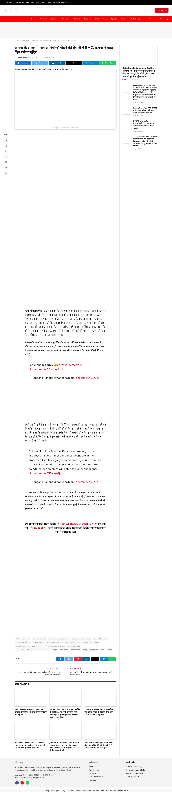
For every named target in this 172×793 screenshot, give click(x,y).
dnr (95, 639)
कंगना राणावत (64, 650)
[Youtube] (22, 783)
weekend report (74, 646)
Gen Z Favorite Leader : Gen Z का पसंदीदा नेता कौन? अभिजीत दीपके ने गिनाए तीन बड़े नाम (31, 712)
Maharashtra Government (72, 642)
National (43, 19)
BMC (17, 639)
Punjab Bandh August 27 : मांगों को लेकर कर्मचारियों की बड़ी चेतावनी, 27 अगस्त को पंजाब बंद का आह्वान (98, 745)
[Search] (167, 19)
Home (33, 19)
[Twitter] (6, 146)
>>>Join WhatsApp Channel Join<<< (77, 523)
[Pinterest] (6, 156)
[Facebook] (6, 140)
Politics (77, 19)
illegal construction (23, 642)
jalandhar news (38, 642)
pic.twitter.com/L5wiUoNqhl (46, 369)
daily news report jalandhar (59, 639)
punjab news (37, 646)
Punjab (65, 19)
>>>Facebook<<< (38, 527)
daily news (26, 639)
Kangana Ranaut (53, 642)
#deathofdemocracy (69, 365)
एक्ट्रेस (55, 650)
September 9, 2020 (87, 378)
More (123, 19)
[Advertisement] (86, 30)
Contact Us (162, 10)
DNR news (103, 639)
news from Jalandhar (92, 642)
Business (87, 19)
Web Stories (136, 19)
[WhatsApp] (6, 173)
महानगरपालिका (75, 650)
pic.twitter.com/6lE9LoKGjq (45, 473)
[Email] (6, 162)
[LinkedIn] (6, 151)
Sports (114, 19)
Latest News (25, 41)
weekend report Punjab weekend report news (33, 650)
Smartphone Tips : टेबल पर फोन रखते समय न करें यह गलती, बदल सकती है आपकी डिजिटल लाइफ (145, 110)
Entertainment (101, 19)
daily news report (39, 639)
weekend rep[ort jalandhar (55, 646)
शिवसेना (109, 650)
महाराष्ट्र (85, 650)
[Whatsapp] (27, 783)
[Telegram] (6, 167)
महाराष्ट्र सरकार (94, 650)
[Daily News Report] (86, 10)
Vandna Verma (22, 57)
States (54, 19)
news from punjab (22, 646)
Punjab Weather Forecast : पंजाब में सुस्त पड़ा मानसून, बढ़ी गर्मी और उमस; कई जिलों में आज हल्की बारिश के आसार (30, 745)
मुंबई (102, 650)
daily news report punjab (81, 639)
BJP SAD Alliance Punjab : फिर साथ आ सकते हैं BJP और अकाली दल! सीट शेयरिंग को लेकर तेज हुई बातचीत (144, 124)
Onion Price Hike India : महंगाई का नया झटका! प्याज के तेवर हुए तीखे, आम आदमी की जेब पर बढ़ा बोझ (98, 712)
